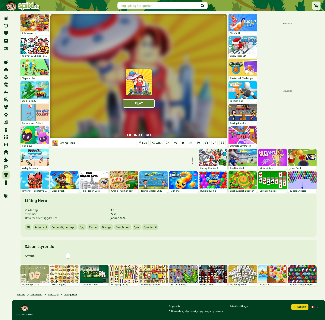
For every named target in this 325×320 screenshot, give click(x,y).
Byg (82, 227)
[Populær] (6, 48)
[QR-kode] (183, 143)
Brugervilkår (175, 306)
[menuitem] (6, 18)
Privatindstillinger (239, 306)
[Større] (214, 143)
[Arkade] (6, 77)
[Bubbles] (6, 107)
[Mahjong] (6, 129)
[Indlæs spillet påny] (207, 143)
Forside (21, 294)
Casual (93, 227)
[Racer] (6, 167)
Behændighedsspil (63, 227)
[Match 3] (6, 137)
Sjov (136, 227)
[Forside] (6, 18)
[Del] (191, 143)
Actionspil (40, 227)
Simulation (123, 227)
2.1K (156, 142)
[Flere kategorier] (6, 196)
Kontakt (301, 306)
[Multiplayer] (6, 145)
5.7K (143, 142)
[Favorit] (6, 33)
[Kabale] (6, 122)
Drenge (106, 227)
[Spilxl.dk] (22, 5)
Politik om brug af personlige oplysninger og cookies (196, 311)
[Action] (6, 62)
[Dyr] (6, 114)
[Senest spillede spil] (316, 6)
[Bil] (6, 92)
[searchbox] (162, 5)
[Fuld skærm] (222, 143)
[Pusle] (6, 160)
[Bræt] (6, 99)
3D (28, 227)
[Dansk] (315, 307)
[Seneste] (6, 25)
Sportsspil (150, 227)
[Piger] (6, 152)
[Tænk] (6, 182)
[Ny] (6, 40)
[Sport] (6, 175)
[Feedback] (199, 143)
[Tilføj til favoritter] (167, 143)
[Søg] (202, 5)
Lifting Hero (70, 294)
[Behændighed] (6, 84)
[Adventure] (6, 69)
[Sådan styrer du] (175, 143)
